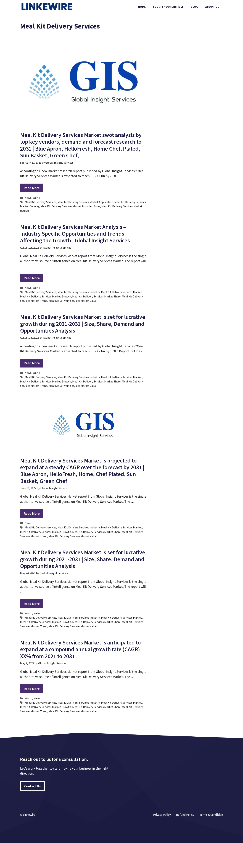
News (28, 197)
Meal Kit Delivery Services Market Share (96, 296)
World (36, 197)
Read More (32, 188)
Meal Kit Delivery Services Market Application (85, 202)
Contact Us (32, 786)
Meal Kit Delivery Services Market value (73, 300)
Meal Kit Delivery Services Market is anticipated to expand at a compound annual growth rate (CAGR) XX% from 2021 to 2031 (80, 649)
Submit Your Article (168, 6)
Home (142, 6)
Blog (194, 6)
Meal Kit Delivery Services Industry (78, 292)
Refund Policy (185, 815)
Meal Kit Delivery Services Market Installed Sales (70, 206)
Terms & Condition (211, 815)
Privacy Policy (162, 815)
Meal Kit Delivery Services (40, 202)
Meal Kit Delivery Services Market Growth (45, 296)
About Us (212, 6)
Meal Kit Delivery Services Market (121, 292)
